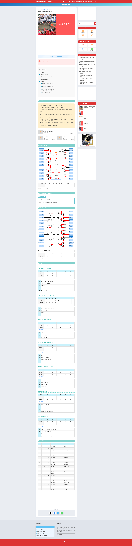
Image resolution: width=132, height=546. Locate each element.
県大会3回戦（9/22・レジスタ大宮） (48, 87)
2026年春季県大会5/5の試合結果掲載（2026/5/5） (85, 76)
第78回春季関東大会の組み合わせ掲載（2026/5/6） (85, 72)
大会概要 (42, 72)
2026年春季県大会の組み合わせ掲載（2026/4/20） (85, 79)
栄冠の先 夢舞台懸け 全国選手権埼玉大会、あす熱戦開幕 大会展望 (66, 528)
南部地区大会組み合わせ (45, 79)
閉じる (44, 69)
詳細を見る (41, 278)
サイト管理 (76, 543)
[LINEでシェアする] (61, 513)
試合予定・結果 (79, 1)
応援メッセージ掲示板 (60, 525)
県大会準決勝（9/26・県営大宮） (47, 90)
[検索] (95, 23)
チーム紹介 (69, 1)
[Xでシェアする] (50, 513)
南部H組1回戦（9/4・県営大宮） (47, 83)
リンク (83, 50)
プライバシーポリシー (64, 543)
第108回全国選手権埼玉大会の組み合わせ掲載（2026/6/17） (87, 65)
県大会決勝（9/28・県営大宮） (47, 92)
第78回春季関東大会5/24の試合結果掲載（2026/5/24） (86, 69)
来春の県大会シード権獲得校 (46, 76)
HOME (66, 541)
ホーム (64, 1)
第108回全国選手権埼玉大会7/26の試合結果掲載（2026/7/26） (87, 62)
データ (94, 1)
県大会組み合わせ (44, 74)
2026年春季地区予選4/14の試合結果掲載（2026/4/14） (86, 83)
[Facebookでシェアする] (54, 513)
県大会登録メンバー (45, 95)
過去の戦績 (85, 1)
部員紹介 (73, 1)
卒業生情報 (90, 1)
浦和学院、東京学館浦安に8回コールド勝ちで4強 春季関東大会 (66, 533)
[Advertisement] (56, 44)
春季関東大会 (92, 32)
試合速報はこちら (66, 4)
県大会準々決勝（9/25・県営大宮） (48, 89)
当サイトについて (57, 543)
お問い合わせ (92, 50)
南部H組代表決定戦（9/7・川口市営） (48, 84)
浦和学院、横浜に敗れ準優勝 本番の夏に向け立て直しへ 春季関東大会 (66, 531)
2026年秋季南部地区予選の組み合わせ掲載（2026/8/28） (86, 58)
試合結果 (42, 81)
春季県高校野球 (83, 32)
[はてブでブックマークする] (58, 513)
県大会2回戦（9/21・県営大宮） (47, 86)
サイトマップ (71, 543)
